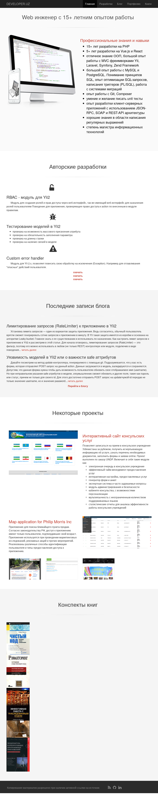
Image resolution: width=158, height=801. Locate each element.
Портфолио (133, 4)
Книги (148, 4)
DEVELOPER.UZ (18, 4)
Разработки (105, 4)
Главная (90, 4)
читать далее (28, 350)
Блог (120, 4)
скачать (78, 272)
